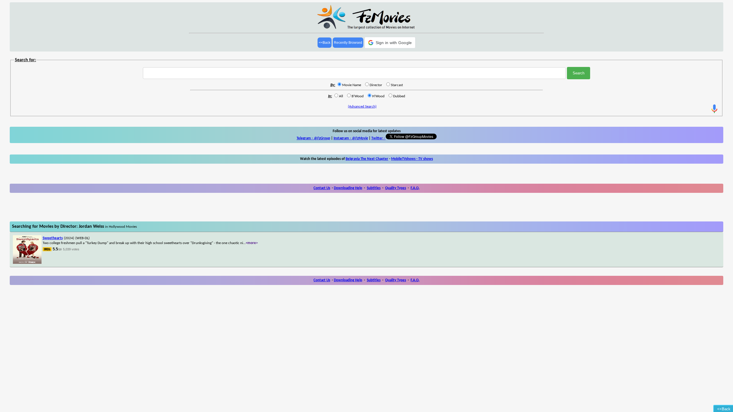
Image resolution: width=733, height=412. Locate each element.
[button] (390, 42)
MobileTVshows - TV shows (412, 159)
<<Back (324, 43)
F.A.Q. (415, 188)
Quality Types (395, 188)
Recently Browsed (348, 43)
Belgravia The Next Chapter (367, 159)
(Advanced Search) (362, 106)
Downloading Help (348, 188)
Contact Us (322, 188)
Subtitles (374, 188)
